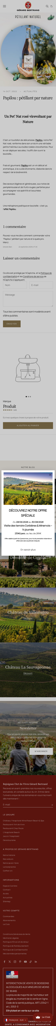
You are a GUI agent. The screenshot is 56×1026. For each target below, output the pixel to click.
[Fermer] (50, 475)
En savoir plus (28, 549)
